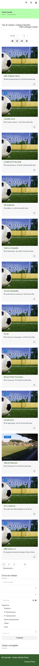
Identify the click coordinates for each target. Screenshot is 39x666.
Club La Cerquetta (11, 248)
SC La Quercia (9, 506)
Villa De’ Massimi (10, 463)
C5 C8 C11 (7, 437)
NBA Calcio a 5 (10, 549)
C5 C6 (6, 394)
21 (25, 564)
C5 (5, 93)
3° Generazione (10, 616)
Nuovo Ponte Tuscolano (13, 377)
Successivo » (8, 568)
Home (3, 14)
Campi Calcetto (11, 14)
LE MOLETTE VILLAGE (12, 162)
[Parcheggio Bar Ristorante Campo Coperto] (19, 632)
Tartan (6, 623)
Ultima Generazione (11, 620)
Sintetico (7, 608)
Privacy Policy (29, 662)
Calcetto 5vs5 (9, 119)
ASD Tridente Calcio (12, 76)
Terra (6, 627)
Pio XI (6, 334)
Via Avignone (9, 205)
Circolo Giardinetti (11, 291)
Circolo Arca (9, 420)
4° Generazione (10, 612)
